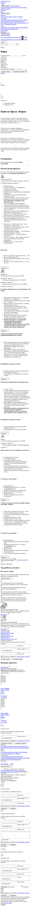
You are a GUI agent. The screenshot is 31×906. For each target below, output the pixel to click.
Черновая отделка (9, 21)
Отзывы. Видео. (15, 27)
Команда (6, 756)
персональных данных (23, 656)
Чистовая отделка (19, 21)
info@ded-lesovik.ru (16, 759)
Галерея (3, 747)
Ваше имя (20, 645)
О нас (2, 26)
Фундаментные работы (16, 20)
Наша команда (24, 27)
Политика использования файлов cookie (13, 771)
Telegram (3, 3)
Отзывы (11, 756)
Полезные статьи (5, 27)
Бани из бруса (13, 16)
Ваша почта (21, 654)
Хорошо (3, 904)
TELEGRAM (4, 764)
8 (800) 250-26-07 (5, 1)
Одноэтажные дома (10, 747)
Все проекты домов (6, 746)
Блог (15, 756)
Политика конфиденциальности (10, 770)
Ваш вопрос (5, 839)
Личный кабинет (15, 6)
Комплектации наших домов (9, 23)
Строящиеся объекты (10, 24)
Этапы (2, 20)
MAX (11, 764)
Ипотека (7, 20)
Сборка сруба (18, 752)
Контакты (3, 32)
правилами (9, 903)
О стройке (3, 18)
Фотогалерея (4, 30)
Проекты (3, 15)
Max (2, 4)
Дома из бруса (5, 16)
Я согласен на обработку (16, 656)
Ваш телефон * (22, 649)
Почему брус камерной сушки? (9, 29)
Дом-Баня (20, 16)
